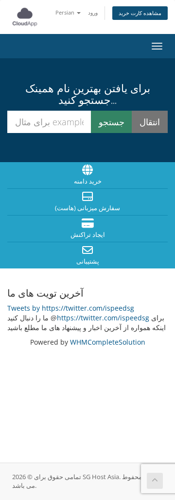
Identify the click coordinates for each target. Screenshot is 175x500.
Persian (65, 12)
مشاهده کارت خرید (140, 13)
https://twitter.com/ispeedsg (103, 317)
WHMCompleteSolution (107, 342)
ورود (93, 12)
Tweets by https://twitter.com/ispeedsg (70, 308)
